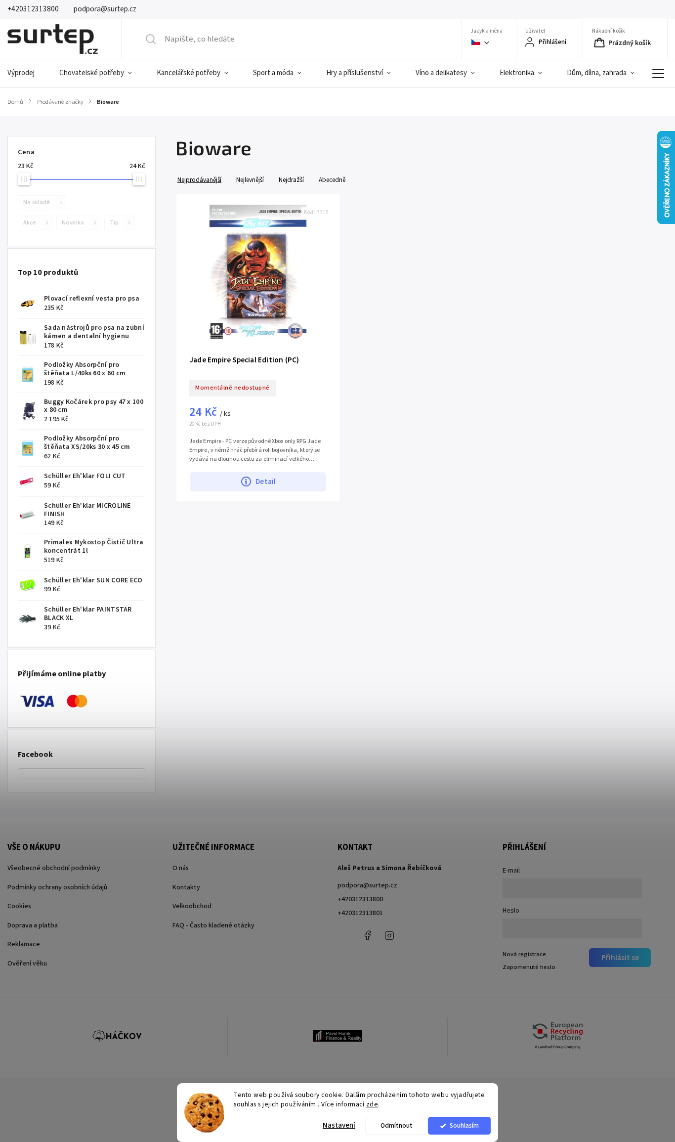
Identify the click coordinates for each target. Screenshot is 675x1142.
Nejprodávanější (199, 179)
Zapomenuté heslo (529, 967)
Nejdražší (291, 179)
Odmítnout (396, 1125)
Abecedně (332, 179)
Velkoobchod (191, 906)
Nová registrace (524, 954)
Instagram (389, 935)
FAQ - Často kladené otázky (213, 925)
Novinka (79, 222)
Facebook (367, 935)
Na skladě (42, 202)
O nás (180, 868)
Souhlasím (464, 1125)
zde (372, 1104)
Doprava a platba (32, 925)
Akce (35, 222)
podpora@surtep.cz (367, 885)
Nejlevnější (250, 179)
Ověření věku (27, 963)
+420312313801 (360, 913)
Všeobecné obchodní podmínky (53, 868)
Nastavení (339, 1125)
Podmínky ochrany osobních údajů (57, 887)
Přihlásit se (620, 957)
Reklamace (23, 944)
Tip (120, 222)
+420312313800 (360, 899)
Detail (265, 481)
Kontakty (186, 887)
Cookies (19, 906)
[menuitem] (27, 73)
